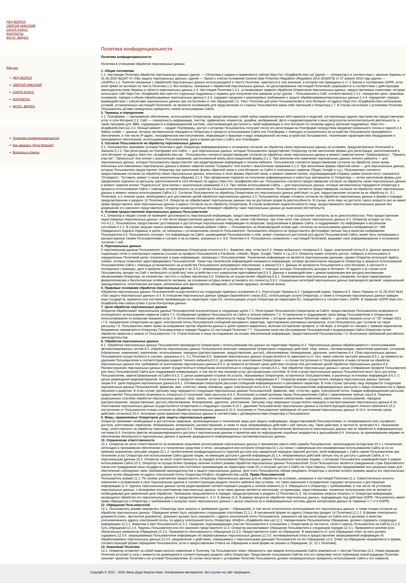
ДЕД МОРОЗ (22, 78)
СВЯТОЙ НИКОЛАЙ (27, 85)
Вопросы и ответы (26, 152)
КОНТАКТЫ (21, 99)
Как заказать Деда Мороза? (33, 145)
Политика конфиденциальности (36, 138)
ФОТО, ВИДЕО (24, 106)
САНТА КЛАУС (23, 92)
